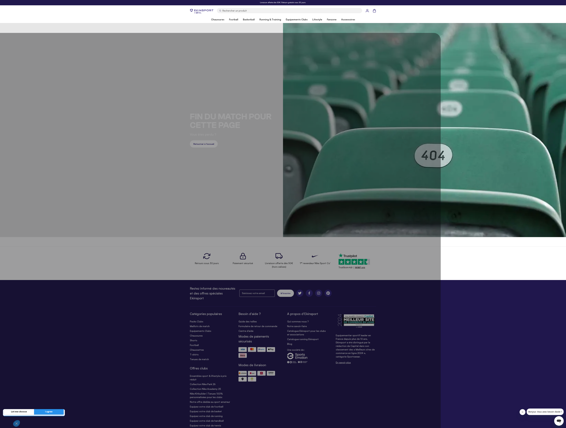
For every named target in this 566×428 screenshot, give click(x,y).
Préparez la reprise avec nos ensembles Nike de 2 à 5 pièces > (283, 2)
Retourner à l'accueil (203, 144)
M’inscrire (285, 293)
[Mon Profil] (367, 10)
